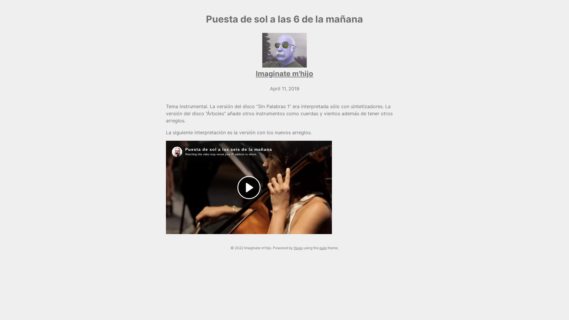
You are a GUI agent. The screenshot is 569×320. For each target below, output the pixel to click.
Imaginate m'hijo (284, 73)
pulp (323, 248)
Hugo (298, 248)
